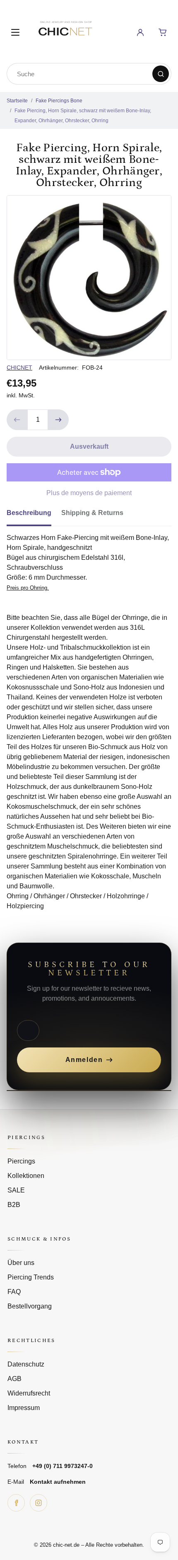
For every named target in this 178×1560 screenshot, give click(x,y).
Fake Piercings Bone (59, 101)
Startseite (17, 101)
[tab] (34, 515)
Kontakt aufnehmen (58, 1481)
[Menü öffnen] (15, 32)
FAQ (14, 1291)
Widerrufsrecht (28, 1393)
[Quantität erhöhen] (58, 419)
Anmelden (84, 1059)
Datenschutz (25, 1364)
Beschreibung (29, 512)
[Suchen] (160, 73)
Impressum (23, 1407)
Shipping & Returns (92, 512)
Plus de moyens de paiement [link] (89, 492)
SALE (16, 1190)
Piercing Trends (30, 1277)
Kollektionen (25, 1175)
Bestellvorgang (29, 1306)
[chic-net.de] (65, 30)
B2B (13, 1204)
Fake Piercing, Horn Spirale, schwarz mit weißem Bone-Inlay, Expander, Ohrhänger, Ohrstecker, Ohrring (82, 115)
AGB (14, 1378)
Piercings (21, 1161)
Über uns (20, 1262)
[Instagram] (38, 1503)
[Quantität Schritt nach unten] (17, 419)
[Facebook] (16, 1503)
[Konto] (140, 32)
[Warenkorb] (162, 32)
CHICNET (19, 367)
